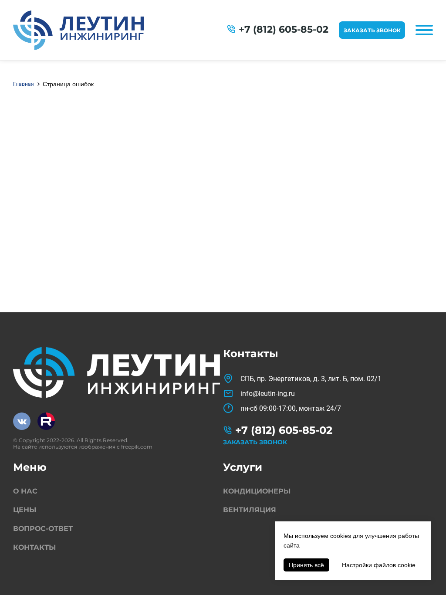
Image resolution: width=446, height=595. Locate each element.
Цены (24, 510)
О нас (25, 491)
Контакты (34, 547)
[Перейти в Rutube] (46, 421)
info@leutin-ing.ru (267, 393)
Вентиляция (249, 510)
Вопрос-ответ (43, 528)
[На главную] (78, 30)
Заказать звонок (372, 30)
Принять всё (306, 564)
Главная (23, 84)
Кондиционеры (257, 491)
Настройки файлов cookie (379, 564)
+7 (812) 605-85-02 (283, 29)
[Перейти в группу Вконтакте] (21, 421)
